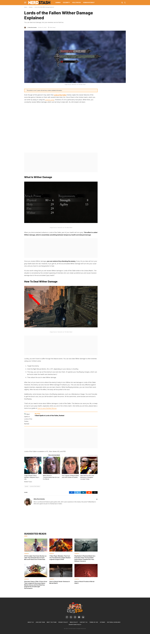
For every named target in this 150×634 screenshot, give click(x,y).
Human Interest (89, 2)
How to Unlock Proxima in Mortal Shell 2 (84, 582)
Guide (26, 486)
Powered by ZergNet (93, 455)
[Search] (122, 2)
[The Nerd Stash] (39, 2)
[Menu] (25, 2)
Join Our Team (40, 622)
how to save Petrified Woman (47, 408)
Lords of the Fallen (35, 486)
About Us (31, 622)
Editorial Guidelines (113, 622)
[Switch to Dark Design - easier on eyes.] (125, 2)
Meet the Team (51, 622)
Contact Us (83, 622)
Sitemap (102, 622)
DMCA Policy (74, 622)
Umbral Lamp (49, 99)
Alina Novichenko (32, 27)
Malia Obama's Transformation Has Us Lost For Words (51, 477)
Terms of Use (93, 622)
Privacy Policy (63, 622)
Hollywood (76, 2)
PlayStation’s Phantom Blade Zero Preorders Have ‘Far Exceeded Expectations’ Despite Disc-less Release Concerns (84, 558)
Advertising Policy (75, 624)
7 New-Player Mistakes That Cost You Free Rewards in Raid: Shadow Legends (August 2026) (59, 557)
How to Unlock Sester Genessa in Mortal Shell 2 (59, 582)
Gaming (58, 2)
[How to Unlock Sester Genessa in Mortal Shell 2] (60, 570)
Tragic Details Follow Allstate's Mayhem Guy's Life (31, 477)
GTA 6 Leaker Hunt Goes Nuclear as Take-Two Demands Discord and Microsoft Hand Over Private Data (35, 557)
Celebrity (66, 2)
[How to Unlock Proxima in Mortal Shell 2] (86, 570)
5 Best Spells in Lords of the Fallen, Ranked (49, 415)
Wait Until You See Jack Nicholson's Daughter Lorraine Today (87, 477)
